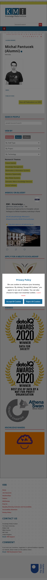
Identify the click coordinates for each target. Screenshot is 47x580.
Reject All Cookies (33, 302)
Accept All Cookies (13, 302)
